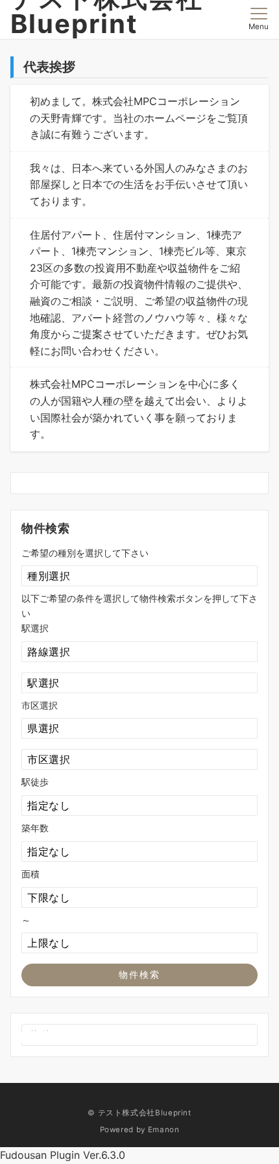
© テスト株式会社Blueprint (139, 1112)
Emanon (164, 1129)
